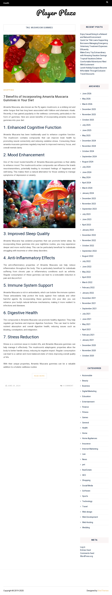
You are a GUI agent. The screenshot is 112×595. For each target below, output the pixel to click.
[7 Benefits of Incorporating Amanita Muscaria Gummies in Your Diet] (39, 59)
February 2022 (88, 287)
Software (86, 490)
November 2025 (89, 114)
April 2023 (86, 224)
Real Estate (87, 470)
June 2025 (86, 130)
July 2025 (86, 125)
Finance (85, 407)
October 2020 (88, 355)
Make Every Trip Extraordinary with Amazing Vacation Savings (93, 54)
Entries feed (85, 550)
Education (86, 396)
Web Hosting (87, 522)
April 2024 (86, 182)
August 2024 (87, 161)
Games (85, 417)
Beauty (85, 380)
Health (6, 3)
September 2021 (89, 308)
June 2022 (86, 266)
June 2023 (86, 219)
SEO (84, 475)
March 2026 (87, 104)
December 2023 (89, 198)
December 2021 (89, 298)
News (84, 459)
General (85, 422)
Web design (87, 511)
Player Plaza (56, 12)
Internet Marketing (90, 448)
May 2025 (86, 135)
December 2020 (89, 345)
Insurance (86, 443)
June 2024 (86, 172)
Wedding (86, 527)
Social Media (87, 485)
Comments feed (87, 553)
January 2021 (88, 340)
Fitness (85, 412)
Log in (82, 547)
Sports (85, 496)
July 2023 (86, 214)
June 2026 (86, 93)
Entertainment (88, 401)
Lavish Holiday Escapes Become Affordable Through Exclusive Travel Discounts (93, 70)
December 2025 (89, 109)
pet (83, 464)
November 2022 (89, 240)
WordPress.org (86, 556)
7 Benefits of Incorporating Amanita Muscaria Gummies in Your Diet (35, 98)
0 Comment (68, 386)
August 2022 (87, 256)
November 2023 (89, 203)
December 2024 (89, 140)
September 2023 (89, 208)
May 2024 (86, 177)
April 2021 (86, 329)
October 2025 (88, 119)
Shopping (8, 90)
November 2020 (89, 350)
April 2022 (86, 277)
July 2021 (86, 313)
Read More (39, 376)
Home (84, 433)
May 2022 (86, 271)
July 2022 (86, 261)
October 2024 (88, 151)
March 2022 (87, 282)
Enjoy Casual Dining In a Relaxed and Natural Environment (93, 36)
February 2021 (88, 334)
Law (84, 454)
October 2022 (88, 245)
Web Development (90, 517)
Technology (87, 501)
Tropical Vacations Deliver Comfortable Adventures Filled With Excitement (93, 61)
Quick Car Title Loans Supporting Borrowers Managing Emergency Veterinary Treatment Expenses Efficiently (94, 45)
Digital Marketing (89, 391)
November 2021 (89, 303)
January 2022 (88, 292)
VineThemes (103, 590)
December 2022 (89, 235)
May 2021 (86, 324)
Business (86, 386)
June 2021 (86, 319)
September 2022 (89, 251)
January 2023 (88, 230)
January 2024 (88, 193)
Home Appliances (89, 438)
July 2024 (86, 167)
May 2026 (86, 98)
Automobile (87, 375)
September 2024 (89, 156)
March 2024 (87, 188)
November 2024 (89, 146)
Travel (85, 506)
